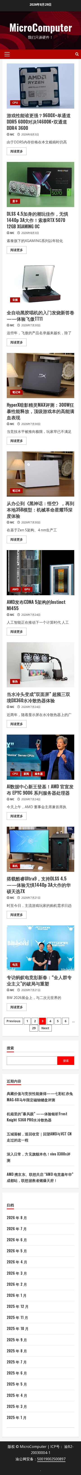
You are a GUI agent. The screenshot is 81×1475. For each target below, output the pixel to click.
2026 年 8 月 (17, 1217)
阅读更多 (18, 152)
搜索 (10, 1047)
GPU (27, 589)
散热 (15, 681)
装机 (15, 866)
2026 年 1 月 (17, 1295)
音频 (15, 300)
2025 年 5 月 (17, 1384)
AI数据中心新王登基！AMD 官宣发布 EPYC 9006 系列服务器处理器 (40, 757)
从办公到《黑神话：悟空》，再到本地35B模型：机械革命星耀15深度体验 (40, 474)
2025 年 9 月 (17, 1339)
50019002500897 (51, 1458)
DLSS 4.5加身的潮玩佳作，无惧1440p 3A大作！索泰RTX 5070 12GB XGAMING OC (40, 184)
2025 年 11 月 (17, 1317)
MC (12, 134)
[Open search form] (77, 54)
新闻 (26, 774)
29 (34, 1028)
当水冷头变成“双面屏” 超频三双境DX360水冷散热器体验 (40, 664)
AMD (15, 589)
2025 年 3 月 (17, 1406)
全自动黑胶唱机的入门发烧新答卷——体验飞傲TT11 (40, 283)
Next (45, 1028)
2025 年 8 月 (17, 1351)
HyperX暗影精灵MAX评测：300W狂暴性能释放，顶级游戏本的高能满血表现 (40, 375)
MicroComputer (40, 27)
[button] (7, 54)
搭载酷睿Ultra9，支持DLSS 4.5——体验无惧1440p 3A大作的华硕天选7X (40, 849)
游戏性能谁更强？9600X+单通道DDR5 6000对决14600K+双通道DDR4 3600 (40, 86)
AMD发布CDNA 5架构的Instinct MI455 (40, 572)
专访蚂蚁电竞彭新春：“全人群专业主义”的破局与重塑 (40, 948)
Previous (13, 1021)
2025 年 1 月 (17, 1417)
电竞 (15, 964)
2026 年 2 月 (17, 1284)
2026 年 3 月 (17, 1273)
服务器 (39, 774)
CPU (15, 103)
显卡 (15, 201)
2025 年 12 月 (18, 1306)
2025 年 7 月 (17, 1362)
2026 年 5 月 (17, 1250)
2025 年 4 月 (17, 1395)
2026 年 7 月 (17, 1228)
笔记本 (16, 392)
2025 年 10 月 (18, 1328)
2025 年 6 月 (17, 1373)
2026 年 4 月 (17, 1262)
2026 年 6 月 (17, 1239)
